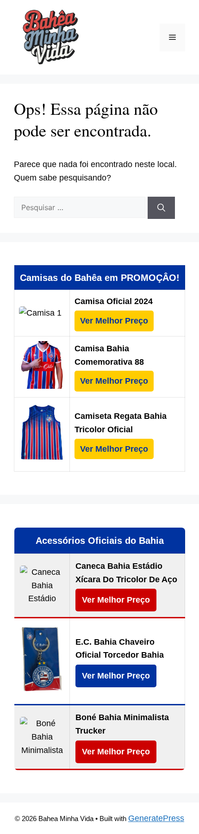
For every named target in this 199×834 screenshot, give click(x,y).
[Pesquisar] (161, 208)
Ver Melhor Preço (114, 320)
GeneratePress (156, 818)
